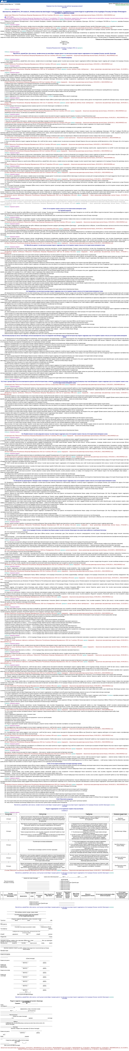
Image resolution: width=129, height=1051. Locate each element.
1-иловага (50, 96)
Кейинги (7, 206)
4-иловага (110, 695)
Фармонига (114, 21)
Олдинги (7, 9)
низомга (112, 804)
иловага (108, 26)
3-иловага (42, 689)
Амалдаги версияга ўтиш (122, 4)
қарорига (62, 19)
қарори (61, 15)
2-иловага (36, 687)
